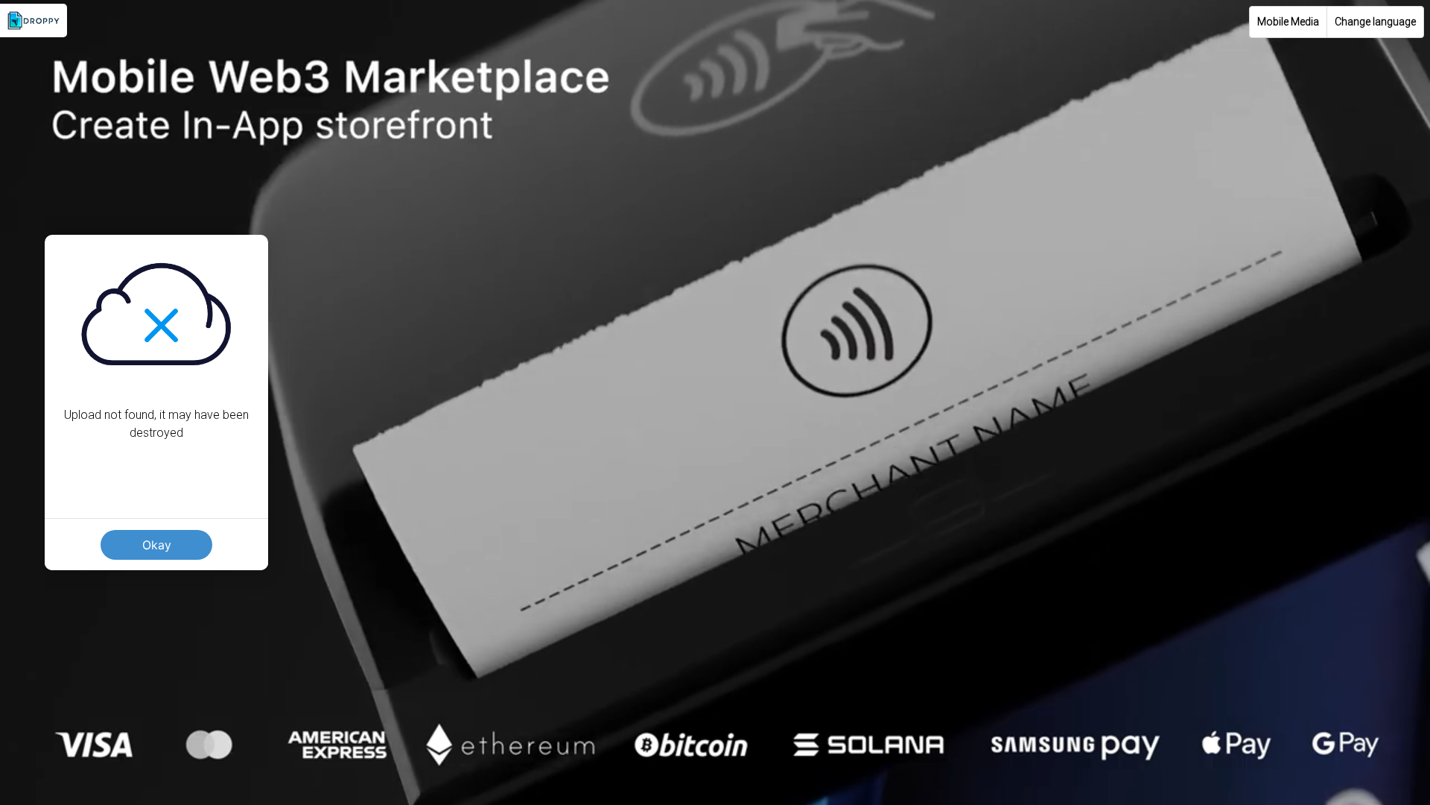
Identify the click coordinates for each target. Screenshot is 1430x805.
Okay (156, 544)
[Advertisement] (715, 700)
